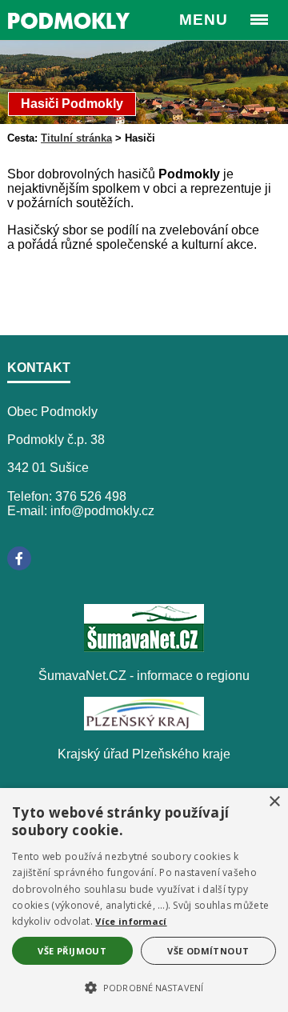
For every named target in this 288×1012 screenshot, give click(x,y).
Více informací (130, 921)
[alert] (144, 900)
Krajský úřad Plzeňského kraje (144, 754)
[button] (144, 986)
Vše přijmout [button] (72, 951)
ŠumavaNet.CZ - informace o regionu (144, 675)
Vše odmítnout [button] (208, 951)
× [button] (274, 802)
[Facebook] (19, 558)
